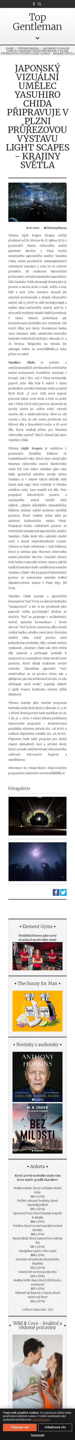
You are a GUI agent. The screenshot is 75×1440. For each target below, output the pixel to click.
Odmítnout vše (55, 1427)
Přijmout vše (20, 1427)
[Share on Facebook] (56, 895)
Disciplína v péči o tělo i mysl (37, 1251)
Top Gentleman (37, 21)
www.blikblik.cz (47, 349)
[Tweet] (63, 895)
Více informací (41, 1419)
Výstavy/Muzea (28, 48)
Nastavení (37, 1435)
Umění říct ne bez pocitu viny (37, 1272)
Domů (10, 48)
